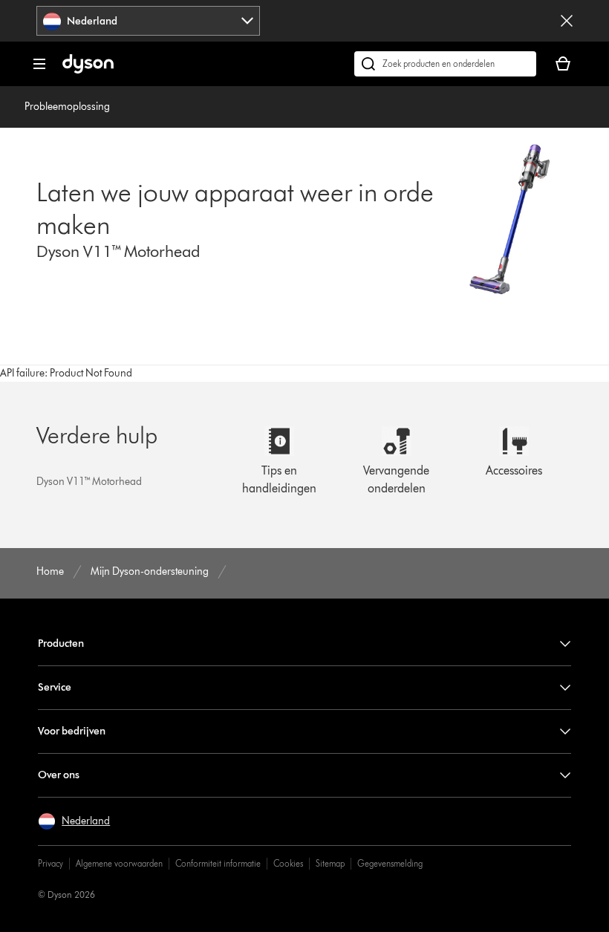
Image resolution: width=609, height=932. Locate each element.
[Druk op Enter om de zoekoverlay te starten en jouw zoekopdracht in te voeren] (445, 63)
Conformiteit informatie (218, 863)
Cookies (288, 863)
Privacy (50, 863)
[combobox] (148, 21)
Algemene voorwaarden (119, 863)
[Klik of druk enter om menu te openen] (39, 64)
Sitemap (330, 863)
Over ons (58, 775)
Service (54, 687)
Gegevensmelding (390, 863)
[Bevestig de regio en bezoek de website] (567, 21)
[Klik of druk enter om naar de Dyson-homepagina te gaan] (88, 70)
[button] (74, 821)
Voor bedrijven (71, 731)
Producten (61, 643)
